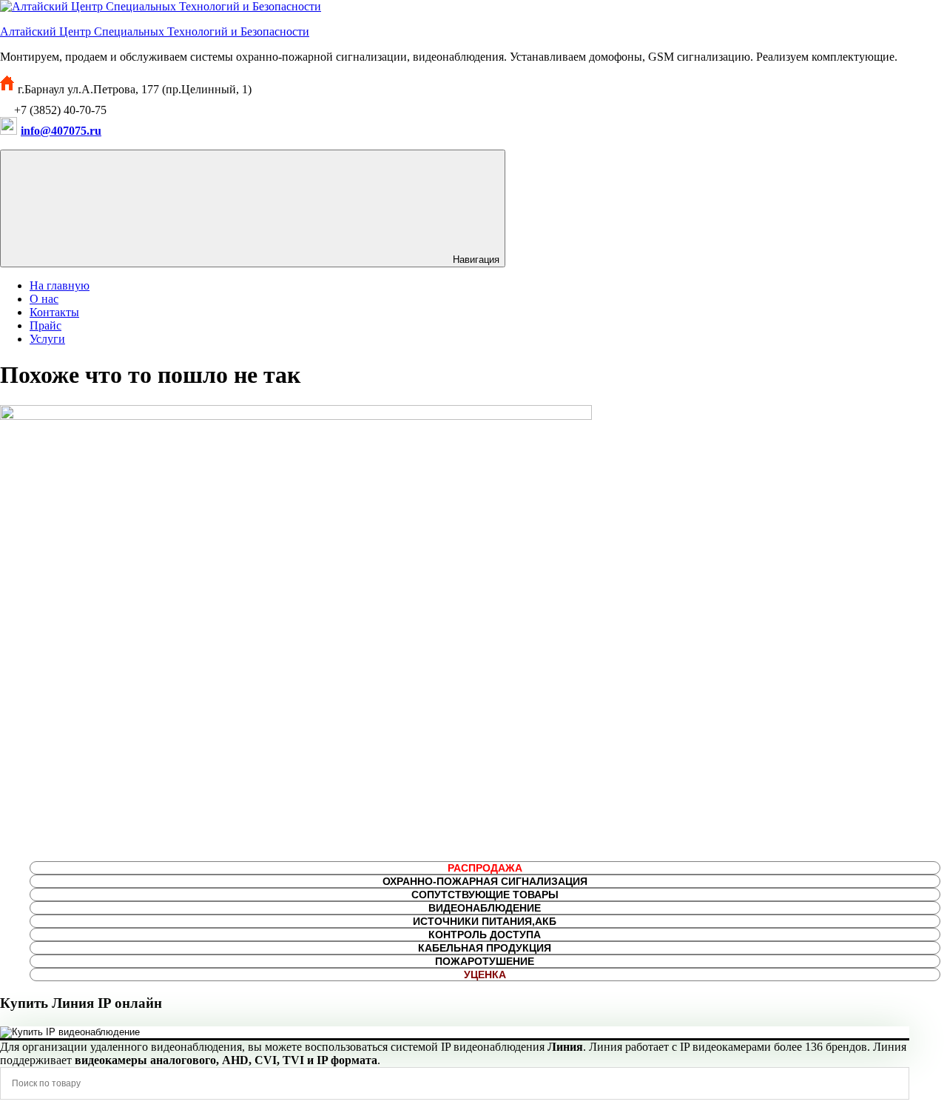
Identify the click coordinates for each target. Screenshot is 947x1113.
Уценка (485, 974)
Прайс (45, 325)
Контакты (54, 312)
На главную (60, 285)
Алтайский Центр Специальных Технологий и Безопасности (154, 31)
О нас (44, 299)
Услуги (47, 338)
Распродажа (485, 868)
